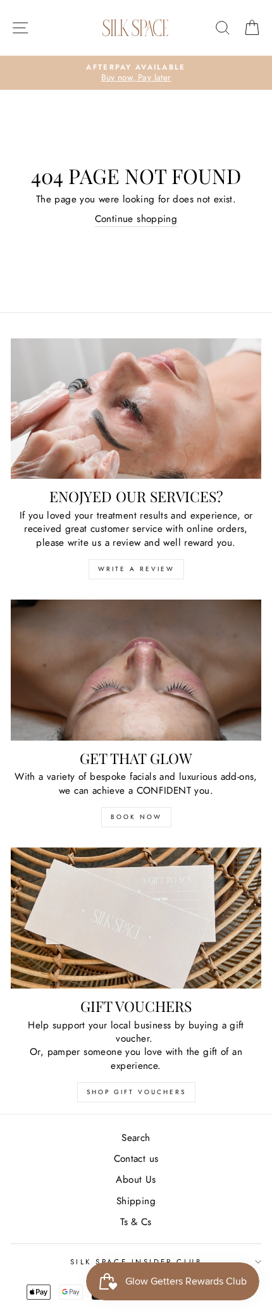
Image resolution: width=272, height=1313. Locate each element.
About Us (136, 1180)
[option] (136, 73)
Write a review (136, 569)
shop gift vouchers (136, 1092)
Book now (136, 817)
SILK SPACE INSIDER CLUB (136, 1262)
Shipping (136, 1201)
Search (135, 1138)
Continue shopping (136, 219)
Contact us (136, 1159)
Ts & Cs (136, 1222)
